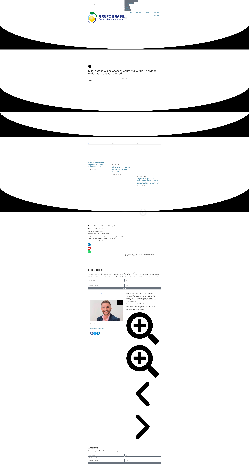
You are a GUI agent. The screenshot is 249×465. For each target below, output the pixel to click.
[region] (124, 262)
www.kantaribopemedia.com (97, 328)
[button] (126, 18)
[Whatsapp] (89, 251)
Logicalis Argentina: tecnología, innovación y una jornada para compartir (148, 180)
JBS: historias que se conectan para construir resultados (122, 169)
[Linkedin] (89, 244)
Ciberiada (135, 255)
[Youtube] (89, 248)
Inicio (131, 12)
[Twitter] (95, 333)
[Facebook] (91, 333)
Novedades (156, 12)
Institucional (138, 12)
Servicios (156, 15)
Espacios (147, 12)
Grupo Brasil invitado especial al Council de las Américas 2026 (99, 164)
